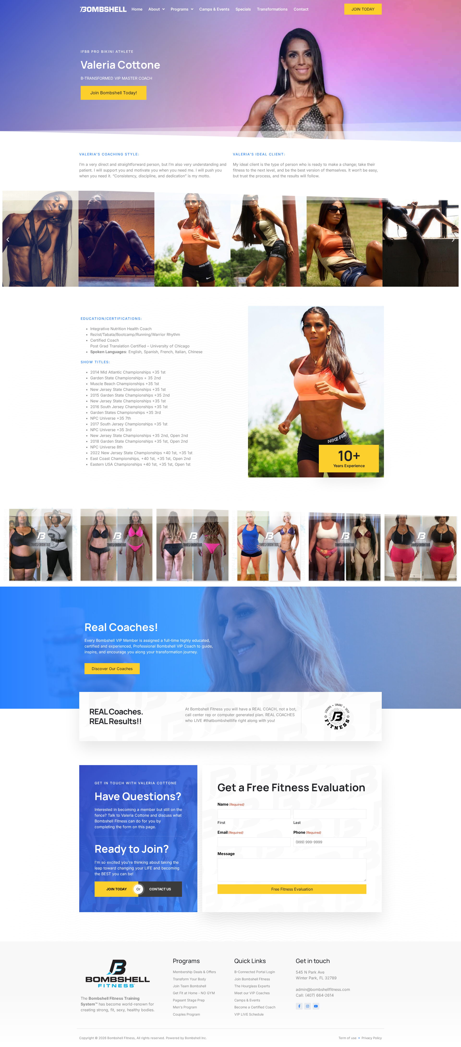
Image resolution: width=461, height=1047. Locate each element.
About (154, 9)
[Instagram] (307, 1006)
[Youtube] (316, 1006)
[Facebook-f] (299, 1006)
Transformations (272, 9)
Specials (243, 9)
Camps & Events (214, 9)
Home (137, 9)
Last (297, 822)
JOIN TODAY (116, 889)
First (221, 822)
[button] (8, 239)
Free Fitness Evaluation (292, 889)
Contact (301, 9)
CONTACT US (160, 889)
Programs (179, 9)
